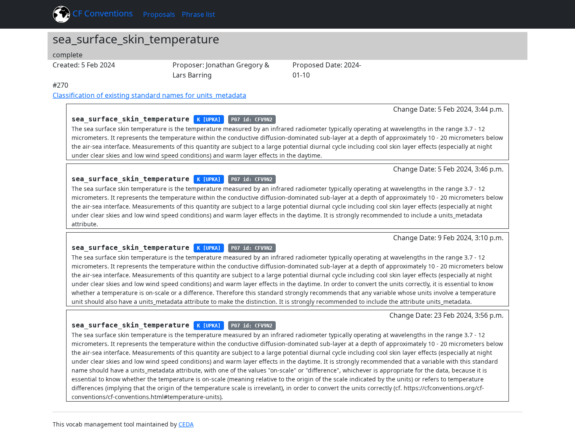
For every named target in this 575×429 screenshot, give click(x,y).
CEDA (186, 424)
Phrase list (198, 14)
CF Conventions (101, 13)
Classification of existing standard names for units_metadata (149, 95)
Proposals (159, 14)
